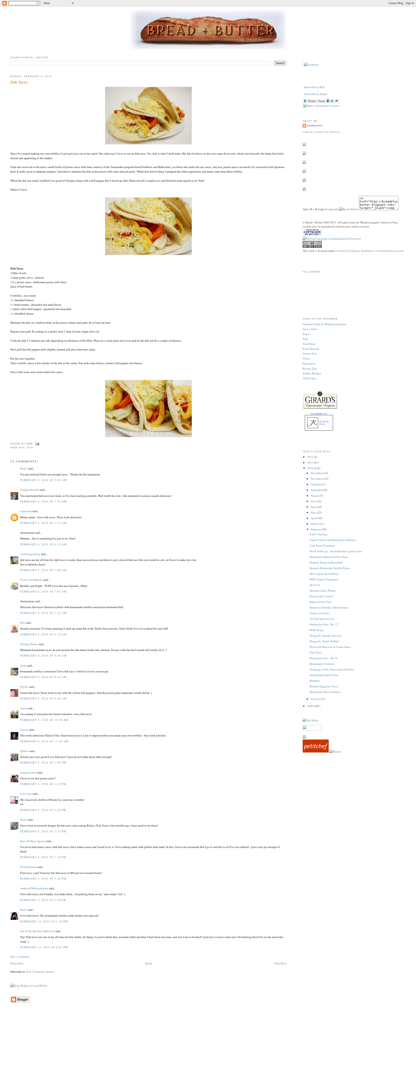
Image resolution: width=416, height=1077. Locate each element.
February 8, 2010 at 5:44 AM (43, 501)
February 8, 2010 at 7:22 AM (43, 613)
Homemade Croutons (322, 664)
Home (148, 963)
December (317, 473)
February (316, 529)
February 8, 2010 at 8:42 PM (43, 878)
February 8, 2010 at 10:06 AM (44, 720)
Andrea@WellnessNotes (34, 888)
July (313, 501)
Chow (306, 358)
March (315, 524)
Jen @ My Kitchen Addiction (37, 931)
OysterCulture (28, 867)
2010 (310, 468)
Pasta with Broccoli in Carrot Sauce (330, 647)
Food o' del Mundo (31, 580)
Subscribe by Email (315, 94)
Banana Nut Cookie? (322, 596)
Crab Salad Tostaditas (322, 545)
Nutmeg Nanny (29, 644)
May (314, 512)
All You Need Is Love (322, 619)
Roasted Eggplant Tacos (324, 686)
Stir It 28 (315, 585)
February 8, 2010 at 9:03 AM (43, 677)
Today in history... (320, 613)
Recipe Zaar (310, 368)
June (314, 507)
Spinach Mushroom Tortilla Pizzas (330, 568)
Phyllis (24, 687)
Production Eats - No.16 (324, 658)
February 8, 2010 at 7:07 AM (43, 591)
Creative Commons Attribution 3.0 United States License (370, 251)
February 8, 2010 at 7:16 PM (43, 857)
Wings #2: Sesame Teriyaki (325, 636)
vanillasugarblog (30, 554)
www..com (319, 413)
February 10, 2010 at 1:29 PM (44, 921)
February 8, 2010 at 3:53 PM (43, 831)
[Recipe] (335, 751)
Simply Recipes (312, 373)
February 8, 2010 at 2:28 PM (43, 810)
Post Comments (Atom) (40, 972)
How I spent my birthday (324, 574)
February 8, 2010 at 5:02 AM (43, 480)
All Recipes (309, 378)
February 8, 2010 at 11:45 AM (44, 741)
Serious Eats (310, 353)
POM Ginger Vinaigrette (324, 579)
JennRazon (314, 125)
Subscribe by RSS (314, 87)
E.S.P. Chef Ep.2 (319, 534)
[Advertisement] (208, 1046)
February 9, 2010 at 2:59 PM (43, 900)
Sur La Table (310, 329)
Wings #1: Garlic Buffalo (324, 641)
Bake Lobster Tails (321, 602)
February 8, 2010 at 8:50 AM (43, 655)
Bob (22, 623)
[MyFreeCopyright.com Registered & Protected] (332, 239)
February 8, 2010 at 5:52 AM (43, 523)
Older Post (280, 963)
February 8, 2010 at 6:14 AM (43, 544)
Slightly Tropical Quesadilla (326, 562)
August (315, 495)
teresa (23, 708)
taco (29, 447)
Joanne (24, 729)
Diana (23, 820)
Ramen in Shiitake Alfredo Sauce (329, 607)
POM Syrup (316, 630)
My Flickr (324, 422)
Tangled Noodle (29, 490)
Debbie (24, 751)
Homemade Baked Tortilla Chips (329, 557)
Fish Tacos (18, 82)
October (316, 484)
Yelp (305, 339)
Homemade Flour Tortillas (325, 692)
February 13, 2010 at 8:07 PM (44, 947)
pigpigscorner (28, 772)
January (315, 699)
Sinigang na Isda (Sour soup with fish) (332, 669)
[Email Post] (36, 443)
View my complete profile (321, 132)
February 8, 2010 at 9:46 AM (43, 698)
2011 (310, 462)
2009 (310, 706)
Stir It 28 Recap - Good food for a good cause (336, 551)
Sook (23, 665)
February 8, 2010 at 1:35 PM (43, 784)
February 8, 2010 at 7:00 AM (43, 570)
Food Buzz (309, 344)
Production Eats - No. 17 (324, 624)
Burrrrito (315, 681)
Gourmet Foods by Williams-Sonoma (324, 324)
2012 (310, 457)
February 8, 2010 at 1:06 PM (43, 762)
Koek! (23, 468)
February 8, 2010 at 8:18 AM (43, 634)
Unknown (26, 511)
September (317, 490)
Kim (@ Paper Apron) (32, 841)
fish (22, 447)
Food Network (311, 349)
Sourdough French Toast (324, 675)
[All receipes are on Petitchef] (316, 751)
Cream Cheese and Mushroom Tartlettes (333, 540)
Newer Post (16, 963)
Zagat (306, 334)
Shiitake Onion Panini (323, 591)
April (314, 518)
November (317, 479)
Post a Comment (19, 957)
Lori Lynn (26, 794)
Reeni (23, 910)
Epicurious (309, 363)
